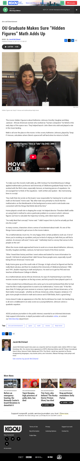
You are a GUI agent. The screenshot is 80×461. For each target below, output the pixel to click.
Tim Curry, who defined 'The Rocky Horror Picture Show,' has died (49, 397)
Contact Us (65, 431)
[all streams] (77, 10)
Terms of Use (33, 426)
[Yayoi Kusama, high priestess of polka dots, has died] (30, 383)
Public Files (32, 435)
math (38, 325)
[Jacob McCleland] (6, 345)
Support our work (67, 426)
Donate (72, 3)
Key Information (34, 431)
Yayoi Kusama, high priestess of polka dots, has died (29, 397)
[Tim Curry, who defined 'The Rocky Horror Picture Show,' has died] (49, 383)
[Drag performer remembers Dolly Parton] (68, 383)
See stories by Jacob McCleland (25, 358)
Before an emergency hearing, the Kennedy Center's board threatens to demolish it (12, 399)
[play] (5, 10)
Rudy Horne (58, 325)
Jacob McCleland (14, 39)
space (30, 325)
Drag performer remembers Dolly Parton (67, 395)
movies (48, 325)
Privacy (48, 426)
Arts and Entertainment (9, 22)
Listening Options (51, 431)
